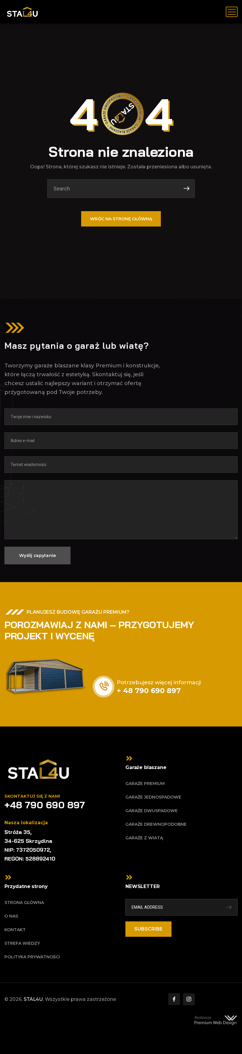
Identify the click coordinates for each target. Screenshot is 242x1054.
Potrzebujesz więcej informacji (159, 682)
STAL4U (33, 999)
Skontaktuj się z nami (32, 796)
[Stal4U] (22, 11)
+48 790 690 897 (44, 805)
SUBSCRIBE (148, 929)
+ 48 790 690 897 (149, 690)
